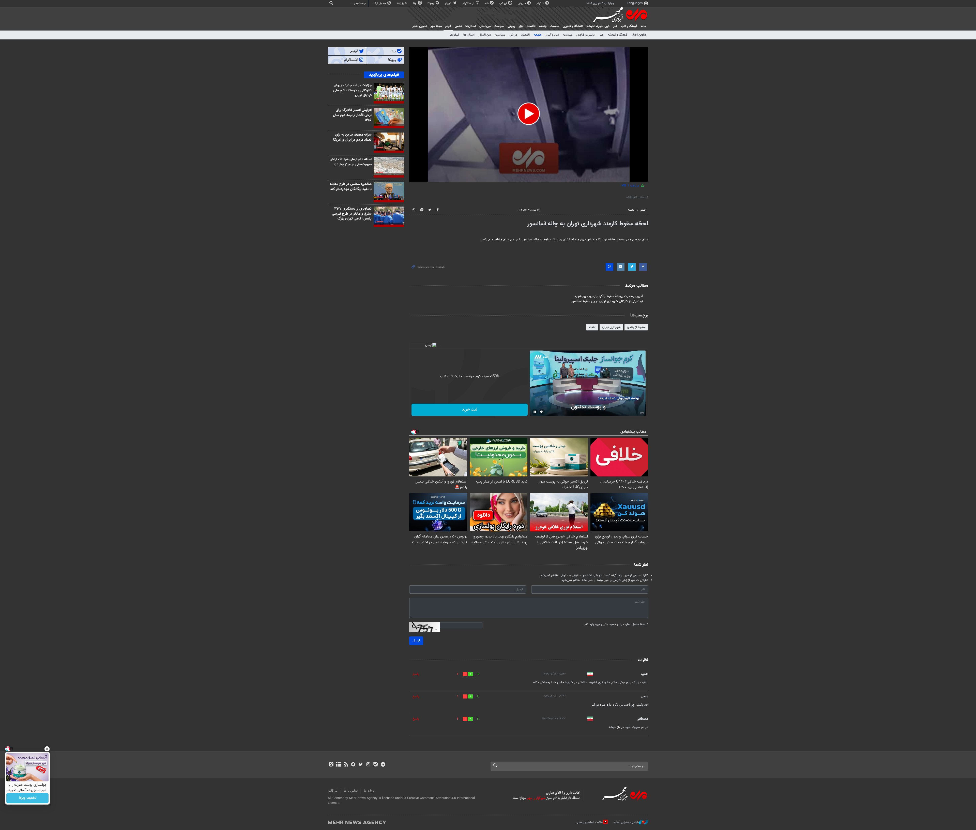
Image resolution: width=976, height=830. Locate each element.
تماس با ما (351, 790)
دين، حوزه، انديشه (598, 26)
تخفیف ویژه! (27, 798)
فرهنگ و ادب (629, 26)
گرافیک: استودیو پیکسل (589, 822)
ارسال (416, 640)
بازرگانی (333, 790)
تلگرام (540, 3)
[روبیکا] (353, 764)
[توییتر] (361, 764)
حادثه (592, 327)
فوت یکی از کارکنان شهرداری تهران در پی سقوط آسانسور (607, 301)
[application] (528, 114)
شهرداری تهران (611, 327)
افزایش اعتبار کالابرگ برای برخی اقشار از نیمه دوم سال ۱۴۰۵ (352, 115)
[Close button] (47, 748)
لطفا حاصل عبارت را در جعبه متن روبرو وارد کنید (615, 624)
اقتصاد (531, 26)
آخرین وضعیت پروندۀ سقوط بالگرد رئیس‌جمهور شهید (608, 296)
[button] (528, 114)
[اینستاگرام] (368, 764)
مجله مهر (436, 26)
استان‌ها (470, 26)
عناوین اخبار (639, 34)
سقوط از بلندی (636, 327)
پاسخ (416, 674)
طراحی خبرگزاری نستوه (626, 822)
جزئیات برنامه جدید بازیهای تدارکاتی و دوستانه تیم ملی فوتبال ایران (352, 90)
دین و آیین (552, 34)
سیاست (499, 26)
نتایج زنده (402, 3)
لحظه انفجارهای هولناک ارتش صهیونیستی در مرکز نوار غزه (351, 162)
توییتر (448, 3)
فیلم (448, 26)
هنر (615, 26)
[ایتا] (331, 764)
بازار (521, 26)
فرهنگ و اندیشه (618, 34)
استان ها (469, 34)
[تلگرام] (383, 764)
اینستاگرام (469, 3)
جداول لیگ (380, 3)
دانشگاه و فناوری (573, 26)
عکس (458, 26)
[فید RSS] (346, 764)
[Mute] (542, 412)
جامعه (543, 26)
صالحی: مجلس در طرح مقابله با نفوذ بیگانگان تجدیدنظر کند (351, 186)
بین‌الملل (485, 26)
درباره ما (369, 790)
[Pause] (535, 412)
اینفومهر (454, 34)
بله (487, 3)
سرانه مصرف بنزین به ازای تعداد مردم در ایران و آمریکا (352, 137)
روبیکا (431, 3)
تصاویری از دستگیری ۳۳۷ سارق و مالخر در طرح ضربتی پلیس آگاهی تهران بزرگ (352, 214)
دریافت (630, 185)
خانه (643, 26)
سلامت (554, 26)
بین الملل (485, 34)
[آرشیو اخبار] (338, 764)
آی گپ (503, 3)
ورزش (511, 26)
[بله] (375, 764)
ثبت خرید (469, 409)
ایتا (415, 3)
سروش (522, 3)
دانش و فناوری (585, 34)
